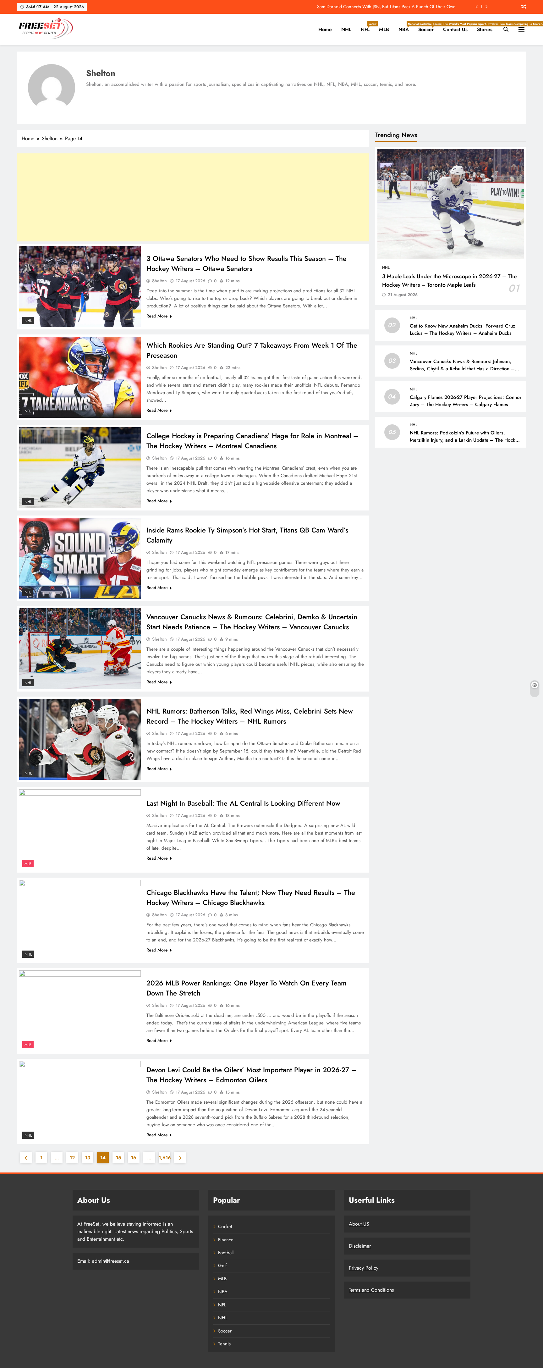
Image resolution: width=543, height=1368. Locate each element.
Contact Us (455, 29)
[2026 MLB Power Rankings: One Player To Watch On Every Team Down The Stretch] (80, 1010)
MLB (384, 29)
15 (118, 1157)
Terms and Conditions (371, 1290)
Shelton (159, 281)
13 (87, 1157)
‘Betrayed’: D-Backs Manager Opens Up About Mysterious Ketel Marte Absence (381, 6)
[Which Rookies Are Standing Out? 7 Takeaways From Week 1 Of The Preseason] (80, 377)
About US (359, 1223)
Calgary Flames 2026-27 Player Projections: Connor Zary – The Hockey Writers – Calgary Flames (466, 401)
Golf (222, 1265)
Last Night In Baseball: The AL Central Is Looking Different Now (243, 803)
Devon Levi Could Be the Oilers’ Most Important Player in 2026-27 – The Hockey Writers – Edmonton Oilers (251, 1075)
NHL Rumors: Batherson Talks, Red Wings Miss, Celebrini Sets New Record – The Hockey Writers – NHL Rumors (249, 716)
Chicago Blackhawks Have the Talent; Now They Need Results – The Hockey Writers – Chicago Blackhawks (250, 897)
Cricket (225, 1226)
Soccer (428, 27)
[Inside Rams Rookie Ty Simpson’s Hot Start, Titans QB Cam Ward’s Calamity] (80, 558)
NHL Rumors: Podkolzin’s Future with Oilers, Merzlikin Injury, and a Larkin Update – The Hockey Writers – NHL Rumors (465, 440)
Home (325, 29)
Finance (225, 1239)
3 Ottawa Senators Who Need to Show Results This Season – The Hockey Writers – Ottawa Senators (246, 263)
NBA (406, 27)
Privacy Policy (363, 1267)
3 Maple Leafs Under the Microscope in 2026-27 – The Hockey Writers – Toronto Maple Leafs (449, 280)
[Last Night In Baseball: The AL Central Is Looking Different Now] (80, 829)
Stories (484, 29)
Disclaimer (360, 1245)
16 (133, 1157)
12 (72, 1157)
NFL (367, 27)
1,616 (164, 1157)
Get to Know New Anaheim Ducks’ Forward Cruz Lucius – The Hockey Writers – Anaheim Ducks (462, 330)
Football (225, 1252)
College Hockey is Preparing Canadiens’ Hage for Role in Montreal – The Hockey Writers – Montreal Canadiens (252, 441)
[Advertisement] (193, 197)
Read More (157, 316)
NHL (346, 29)
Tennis (224, 1343)
